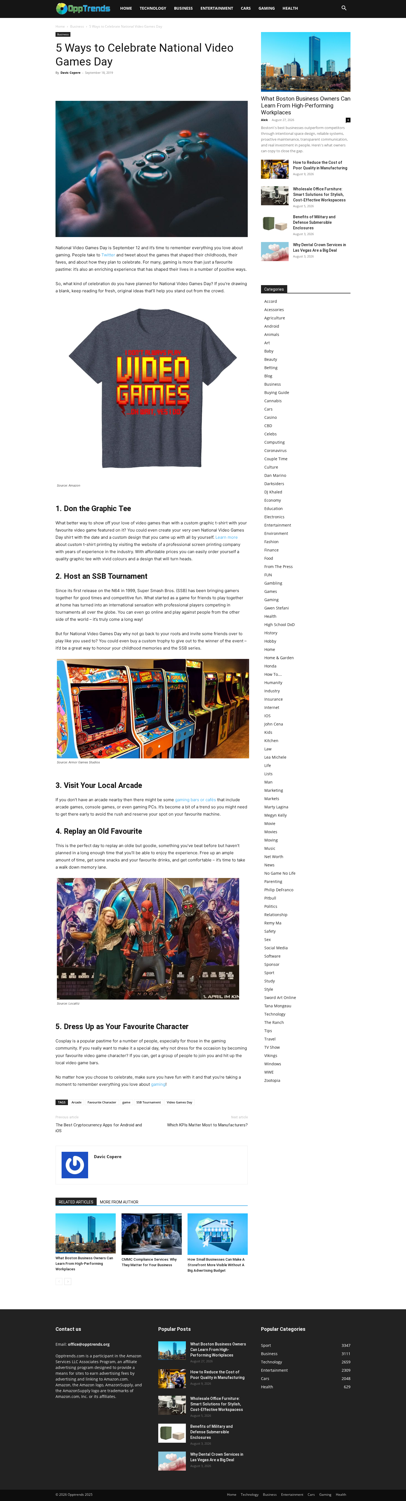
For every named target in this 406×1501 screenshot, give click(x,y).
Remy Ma (272, 923)
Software (272, 956)
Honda (270, 666)
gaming (158, 1084)
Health (290, 8)
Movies (270, 831)
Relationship (276, 914)
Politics (270, 906)
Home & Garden (279, 657)
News (269, 865)
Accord (270, 301)
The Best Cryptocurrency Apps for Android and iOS (99, 1128)
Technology (153, 8)
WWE (269, 1072)
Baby (268, 351)
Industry (272, 690)
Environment (276, 533)
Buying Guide (276, 392)
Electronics (274, 516)
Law (267, 748)
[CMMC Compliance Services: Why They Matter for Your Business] (152, 1234)
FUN (268, 574)
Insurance (273, 699)
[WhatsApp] (99, 85)
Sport (269, 972)
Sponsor (272, 964)
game (126, 1102)
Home (126, 8)
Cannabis (273, 400)
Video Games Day (179, 1102)
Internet (271, 707)
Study (269, 981)
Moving (271, 840)
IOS (267, 715)
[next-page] (67, 1281)
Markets (271, 798)
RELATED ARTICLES (76, 1202)
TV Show (272, 1047)
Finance (271, 550)
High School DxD (279, 624)
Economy (272, 500)
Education (273, 508)
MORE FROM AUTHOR (119, 1202)
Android (271, 326)
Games (270, 591)
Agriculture (274, 317)
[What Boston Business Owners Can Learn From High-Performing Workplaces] (86, 1233)
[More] (112, 85)
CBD (268, 425)
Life (267, 765)
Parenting (273, 881)
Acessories (274, 309)
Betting (271, 367)
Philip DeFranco (278, 889)
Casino (270, 417)
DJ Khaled (273, 492)
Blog (268, 375)
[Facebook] (61, 85)
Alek (264, 120)
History (270, 632)
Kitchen (271, 740)
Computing (274, 442)
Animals (271, 334)
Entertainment (217, 8)
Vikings (270, 1055)
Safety (270, 931)
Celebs (270, 434)
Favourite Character (102, 1102)
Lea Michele (275, 757)
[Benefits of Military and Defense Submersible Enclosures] (275, 223)
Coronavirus (275, 450)
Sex (267, 939)
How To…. (273, 674)
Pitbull (270, 898)
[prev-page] (59, 1281)
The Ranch (274, 1022)
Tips (268, 1030)
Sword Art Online (280, 997)
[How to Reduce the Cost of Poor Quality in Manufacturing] (275, 169)
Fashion (271, 541)
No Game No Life (280, 873)
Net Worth (273, 856)
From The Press (278, 566)
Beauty (270, 359)
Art (267, 342)
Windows (272, 1063)
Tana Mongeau (277, 1005)
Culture (271, 467)
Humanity (273, 682)
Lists (268, 773)
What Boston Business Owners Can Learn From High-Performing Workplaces (84, 1263)
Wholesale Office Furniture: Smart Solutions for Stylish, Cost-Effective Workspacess (319, 194)
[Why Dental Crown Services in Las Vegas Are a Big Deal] (275, 251)
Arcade (76, 1102)
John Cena (273, 724)
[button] (343, 8)
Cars (246, 8)
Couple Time (276, 458)
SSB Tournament (148, 1102)
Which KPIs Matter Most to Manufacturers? (207, 1125)
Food (268, 558)
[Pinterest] (86, 85)
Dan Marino (275, 475)
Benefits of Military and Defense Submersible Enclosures (314, 222)
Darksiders (274, 483)
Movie (269, 823)
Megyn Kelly (275, 815)
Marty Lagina (276, 806)
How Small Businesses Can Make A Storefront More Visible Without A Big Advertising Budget (216, 1265)
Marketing (273, 790)
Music (269, 848)
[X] (73, 85)
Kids (268, 732)
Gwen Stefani (276, 608)
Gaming (267, 8)
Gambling (273, 583)
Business (183, 8)
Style (268, 989)
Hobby (270, 641)
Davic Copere (70, 72)
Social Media (276, 947)
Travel (270, 1039)
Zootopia (272, 1080)
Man (268, 782)
